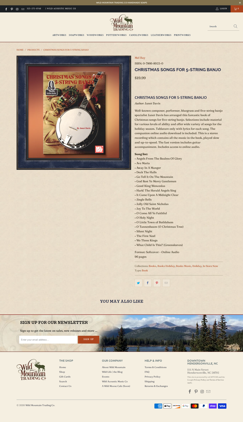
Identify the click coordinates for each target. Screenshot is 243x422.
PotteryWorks (116, 35)
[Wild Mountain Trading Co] (121, 22)
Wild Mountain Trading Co (39, 405)
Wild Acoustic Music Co (115, 381)
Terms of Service (217, 380)
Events (105, 376)
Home (62, 367)
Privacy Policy (152, 376)
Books (152, 266)
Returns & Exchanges (156, 386)
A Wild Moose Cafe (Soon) (116, 386)
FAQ (147, 371)
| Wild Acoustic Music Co (60, 8)
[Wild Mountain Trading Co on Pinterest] (11, 8)
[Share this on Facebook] (148, 283)
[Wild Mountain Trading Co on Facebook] (5, 8)
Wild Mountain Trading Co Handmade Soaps (121, 2)
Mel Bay (140, 57)
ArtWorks (59, 35)
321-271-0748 (34, 8)
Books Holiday (166, 266)
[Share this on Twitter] (138, 283)
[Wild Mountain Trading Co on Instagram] (17, 8)
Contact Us (65, 386)
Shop (62, 371)
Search (63, 381)
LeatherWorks (161, 35)
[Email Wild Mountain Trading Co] (22, 8)
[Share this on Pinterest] (157, 283)
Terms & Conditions (156, 367)
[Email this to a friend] (166, 283)
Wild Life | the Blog (112, 371)
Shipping (149, 381)
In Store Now (210, 266)
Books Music (183, 266)
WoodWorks (95, 35)
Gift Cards (64, 376)
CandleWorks (138, 35)
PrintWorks (182, 35)
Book (145, 270)
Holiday (197, 266)
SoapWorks (76, 35)
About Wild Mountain (113, 367)
